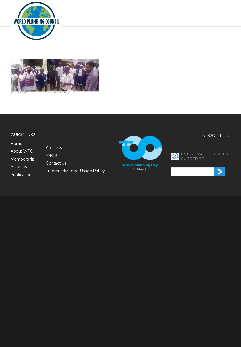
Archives (54, 147)
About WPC (22, 151)
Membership (23, 159)
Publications (22, 174)
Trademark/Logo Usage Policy (75, 171)
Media (51, 155)
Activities (19, 166)
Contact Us (56, 163)
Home (16, 143)
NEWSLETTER (216, 136)
